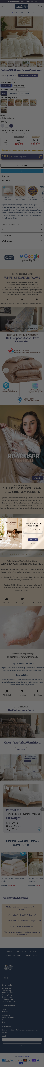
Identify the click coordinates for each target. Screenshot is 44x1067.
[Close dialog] (42, 519)
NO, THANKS (33, 543)
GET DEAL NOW (33, 539)
